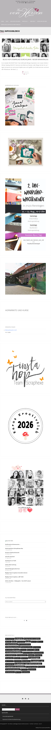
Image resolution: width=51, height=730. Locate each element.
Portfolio (24, 21)
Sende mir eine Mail (42, 21)
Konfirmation (31, 649)
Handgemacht (37, 647)
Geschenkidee (12, 644)
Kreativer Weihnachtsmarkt (12, 552)
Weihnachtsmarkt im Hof (11, 330)
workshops (26, 672)
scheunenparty (18, 661)
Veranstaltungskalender (8, 716)
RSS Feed (10, 540)
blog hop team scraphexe (33, 638)
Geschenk (40, 641)
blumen (9, 641)
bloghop (19, 639)
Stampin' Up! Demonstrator (29, 664)
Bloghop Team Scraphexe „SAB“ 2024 (14, 576)
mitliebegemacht (11, 655)
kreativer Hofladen (28, 652)
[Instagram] (26, 620)
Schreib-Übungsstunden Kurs (12, 568)
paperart (32, 655)
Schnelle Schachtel (10, 556)
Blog (7, 21)
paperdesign (10, 658)
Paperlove (18, 658)
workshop (19, 672)
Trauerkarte (24, 669)
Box (15, 641)
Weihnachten (10, 672)
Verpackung (32, 669)
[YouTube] (28, 698)
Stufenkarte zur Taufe (10, 560)
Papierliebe (25, 658)
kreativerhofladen (14, 652)
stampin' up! (38, 661)
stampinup (41, 666)
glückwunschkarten (27, 647)
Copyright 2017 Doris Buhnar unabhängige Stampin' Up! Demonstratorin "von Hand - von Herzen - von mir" (22, 723)
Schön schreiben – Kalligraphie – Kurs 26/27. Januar (18, 581)
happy (16, 649)
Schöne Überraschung (10, 564)
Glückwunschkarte (13, 647)
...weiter (26, 74)
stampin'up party (31, 666)
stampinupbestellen (13, 669)
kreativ (37, 649)
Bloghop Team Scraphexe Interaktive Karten (16, 572)
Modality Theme (39, 727)
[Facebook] (24, 620)
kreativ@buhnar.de (30, 2)
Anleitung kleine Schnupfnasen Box (14, 548)
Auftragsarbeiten (10, 638)
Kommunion (23, 649)
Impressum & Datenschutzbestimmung (10, 24)
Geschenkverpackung (25, 644)
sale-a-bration (9, 661)
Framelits (34, 641)
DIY (28, 641)
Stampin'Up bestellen (15, 666)
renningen (34, 658)
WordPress (48, 727)
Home (2, 21)
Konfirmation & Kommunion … (12, 544)
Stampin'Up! (10, 664)
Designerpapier (21, 641)
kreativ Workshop (39, 652)
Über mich (32, 21)
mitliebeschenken (23, 655)
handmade (9, 649)
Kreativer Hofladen (15, 21)
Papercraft (39, 655)
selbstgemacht (27, 661)
